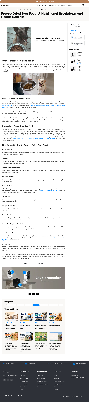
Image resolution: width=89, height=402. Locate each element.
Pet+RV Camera (24, 378)
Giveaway (39, 386)
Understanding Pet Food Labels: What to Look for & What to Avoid (33, 139)
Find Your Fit (44, 5)
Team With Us (52, 5)
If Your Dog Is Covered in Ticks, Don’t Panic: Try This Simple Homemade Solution (11, 346)
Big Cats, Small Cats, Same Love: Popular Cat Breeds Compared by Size (11, 326)
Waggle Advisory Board (59, 381)
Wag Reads (69, 5)
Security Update (66, 396)
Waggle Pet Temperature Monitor (49, 190)
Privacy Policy (75, 396)
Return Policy (57, 386)
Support (56, 389)
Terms (81, 396)
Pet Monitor (23, 375)
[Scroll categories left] (5, 305)
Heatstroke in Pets (61, 5)
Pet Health (44, 305)
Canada (45, 396)
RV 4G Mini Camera (79, 53)
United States (39, 396)
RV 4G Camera (23, 384)
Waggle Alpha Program (42, 384)
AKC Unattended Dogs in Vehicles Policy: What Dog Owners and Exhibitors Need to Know (25, 347)
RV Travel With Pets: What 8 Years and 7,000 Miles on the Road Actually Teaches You (55, 346)
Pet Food (7, 10)
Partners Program (41, 378)
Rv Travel (28, 305)
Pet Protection (53, 305)
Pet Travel (20, 305)
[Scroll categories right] (62, 305)
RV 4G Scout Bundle (79, 67)
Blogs (2, 10)
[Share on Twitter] (33, 294)
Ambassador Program (42, 381)
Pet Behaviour (11, 305)
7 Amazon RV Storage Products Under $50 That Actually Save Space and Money (41, 326)
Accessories (23, 386)
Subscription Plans (58, 384)
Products (38, 5)
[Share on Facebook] (29, 294)
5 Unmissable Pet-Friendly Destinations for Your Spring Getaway (41, 346)
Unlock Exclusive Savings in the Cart (44, 1)
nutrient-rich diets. (7, 105)
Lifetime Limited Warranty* (56, 363)
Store (21, 389)
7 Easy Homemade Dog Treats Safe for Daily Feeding (55, 325)
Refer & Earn (40, 375)
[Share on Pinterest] (37, 294)
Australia (51, 396)
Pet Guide (56, 378)
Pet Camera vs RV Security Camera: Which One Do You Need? (25, 326)
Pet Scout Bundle (79, 60)
